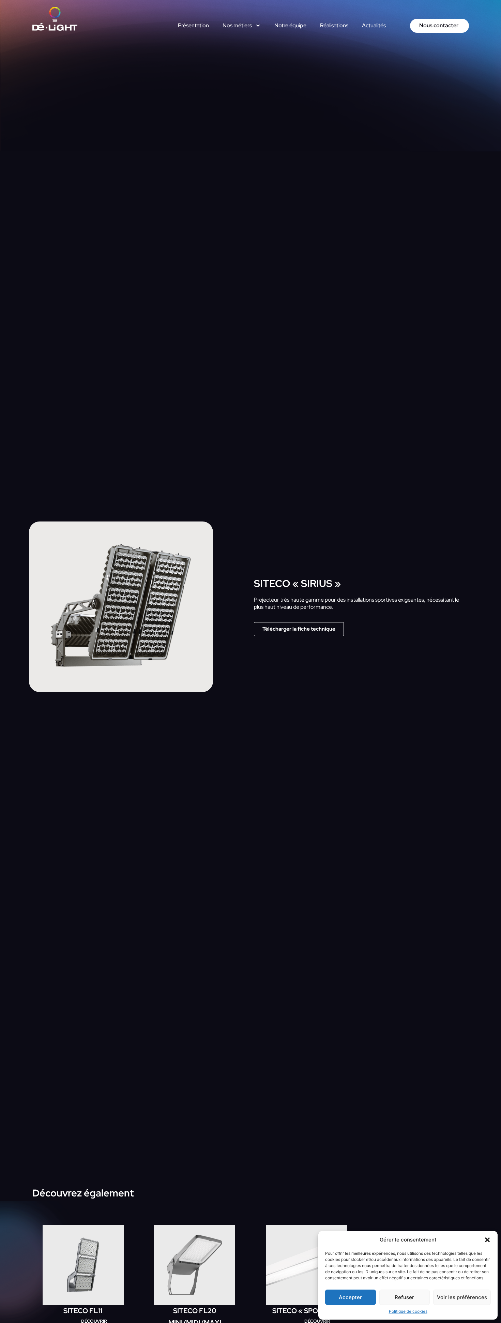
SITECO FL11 (83, 1310)
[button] (487, 1239)
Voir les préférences (462, 1297)
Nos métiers (237, 25)
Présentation (193, 25)
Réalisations (334, 25)
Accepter (350, 1297)
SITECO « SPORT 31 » (306, 1310)
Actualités (374, 25)
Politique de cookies (408, 1311)
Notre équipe (290, 25)
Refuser (404, 1297)
